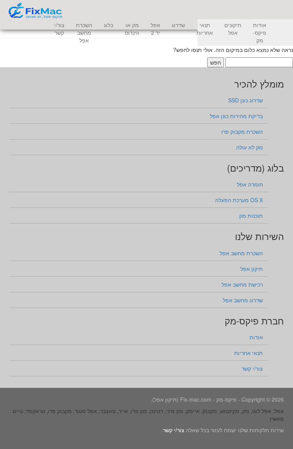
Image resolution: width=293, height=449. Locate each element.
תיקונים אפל (232, 28)
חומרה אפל (250, 184)
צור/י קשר (59, 28)
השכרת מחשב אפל (84, 32)
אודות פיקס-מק (259, 32)
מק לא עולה (249, 147)
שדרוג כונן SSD (245, 100)
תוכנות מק (251, 215)
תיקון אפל (251, 268)
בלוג (108, 25)
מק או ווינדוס (132, 28)
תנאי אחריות (204, 28)
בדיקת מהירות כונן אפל (236, 116)
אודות (256, 337)
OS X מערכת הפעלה (239, 200)
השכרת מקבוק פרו (242, 131)
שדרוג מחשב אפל (243, 300)
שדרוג (178, 25)
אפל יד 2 (155, 28)
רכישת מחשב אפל (242, 284)
